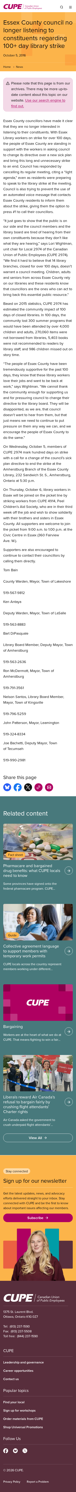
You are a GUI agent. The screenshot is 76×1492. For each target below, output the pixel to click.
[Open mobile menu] (70, 7)
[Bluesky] (15, 1450)
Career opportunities (18, 1370)
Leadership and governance (23, 1362)
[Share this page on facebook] (18, 788)
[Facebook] (5, 1450)
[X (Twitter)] (24, 1450)
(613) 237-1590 (20, 1326)
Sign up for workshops (19, 1410)
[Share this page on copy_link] (38, 788)
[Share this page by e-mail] (49, 788)
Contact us (11, 1379)
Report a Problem (38, 1482)
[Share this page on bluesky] (7, 788)
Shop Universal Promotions (23, 1427)
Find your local (14, 1402)
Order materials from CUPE (23, 1418)
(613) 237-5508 (21, 1331)
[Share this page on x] (28, 788)
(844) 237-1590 (27, 1336)
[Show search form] (61, 7)
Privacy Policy (11, 1482)
